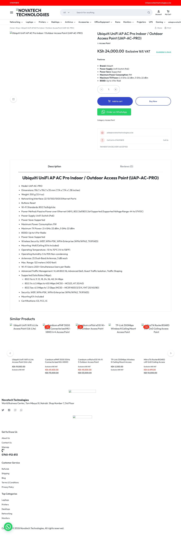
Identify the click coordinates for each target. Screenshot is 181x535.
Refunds (5, 469)
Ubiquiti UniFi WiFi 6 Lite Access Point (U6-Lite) (23, 360)
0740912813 (14, 3)
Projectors (141, 22)
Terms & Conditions (10, 482)
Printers (42, 22)
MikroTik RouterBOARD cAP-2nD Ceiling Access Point (154, 362)
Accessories (83, 22)
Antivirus (69, 22)
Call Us (165, 140)
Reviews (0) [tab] (126, 166)
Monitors (127, 22)
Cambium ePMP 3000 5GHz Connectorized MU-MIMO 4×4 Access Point (57, 362)
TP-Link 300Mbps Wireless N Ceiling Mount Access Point (123, 362)
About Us (6, 438)
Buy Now (153, 101)
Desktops (55, 22)
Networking (15, 22)
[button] (171, 353)
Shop (18, 28)
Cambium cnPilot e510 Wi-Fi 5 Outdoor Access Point (90, 360)
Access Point (104, 43)
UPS (151, 22)
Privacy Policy (8, 487)
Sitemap (5, 447)
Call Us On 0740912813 (115, 140)
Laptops (29, 22)
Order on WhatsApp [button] (116, 112)
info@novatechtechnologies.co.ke (158, 3)
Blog (4, 478)
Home (12, 28)
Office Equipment (102, 22)
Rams (117, 22)
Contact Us (7, 443)
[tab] (54, 166)
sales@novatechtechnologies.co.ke (120, 133)
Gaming (159, 22)
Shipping (5, 473)
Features (101, 59)
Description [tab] (54, 166)
